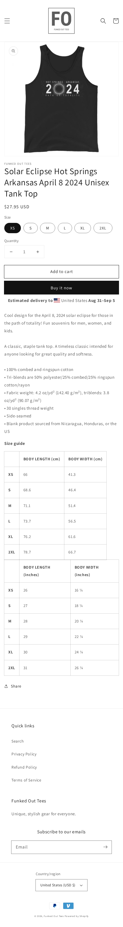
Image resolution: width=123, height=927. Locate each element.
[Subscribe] (105, 847)
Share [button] (16, 686)
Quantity (11, 240)
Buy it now (61, 287)
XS (12, 228)
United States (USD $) (57, 885)
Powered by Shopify (77, 916)
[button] (7, 21)
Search (17, 741)
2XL (103, 228)
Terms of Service (26, 780)
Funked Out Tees (54, 916)
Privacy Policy (23, 754)
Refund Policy (24, 767)
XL (82, 228)
